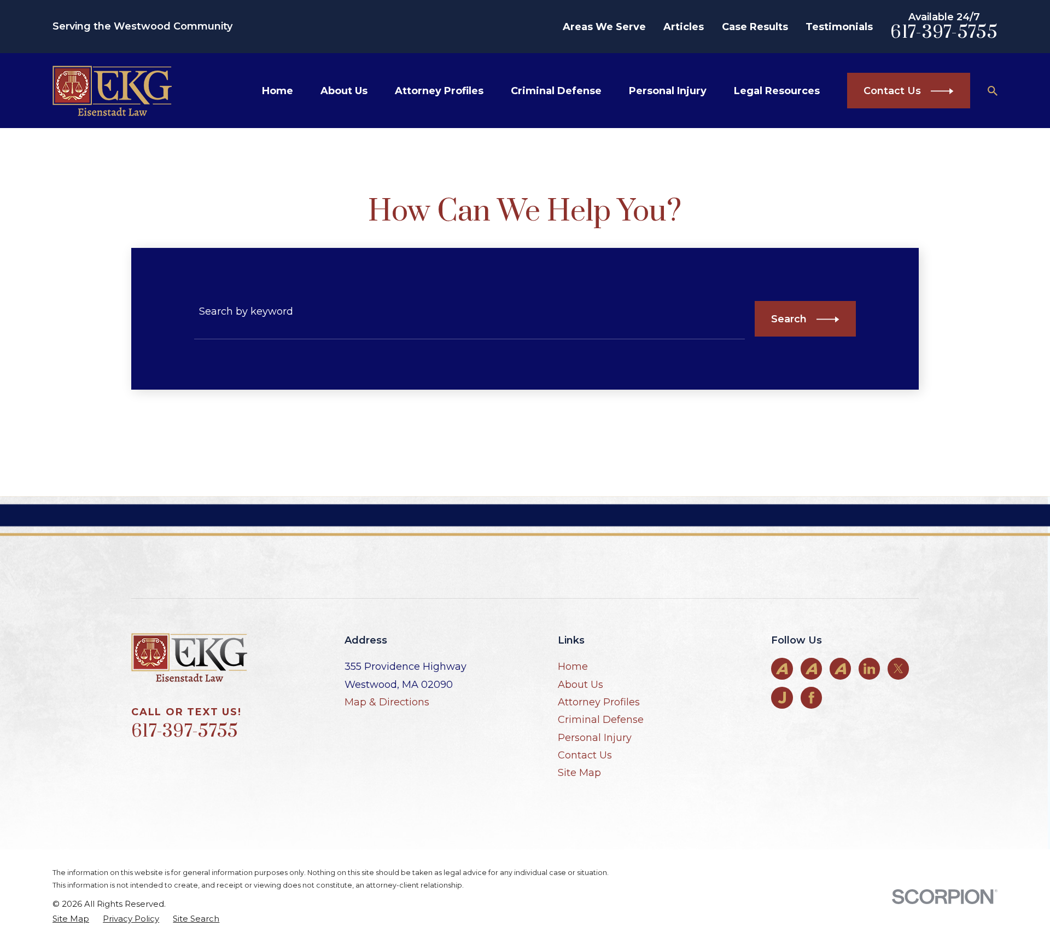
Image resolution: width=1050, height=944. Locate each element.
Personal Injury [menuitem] (668, 91)
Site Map (579, 773)
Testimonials (839, 27)
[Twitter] (898, 669)
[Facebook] (812, 698)
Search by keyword (246, 311)
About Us (580, 685)
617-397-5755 (944, 32)
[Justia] (782, 698)
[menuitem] (70, 918)
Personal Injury (595, 738)
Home (573, 667)
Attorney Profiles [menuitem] (439, 91)
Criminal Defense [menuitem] (556, 91)
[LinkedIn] (870, 669)
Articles (683, 27)
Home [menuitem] (277, 91)
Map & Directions (387, 702)
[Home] (112, 91)
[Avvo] (782, 669)
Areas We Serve (604, 27)
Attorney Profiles (599, 702)
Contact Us (585, 755)
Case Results (755, 27)
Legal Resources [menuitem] (777, 91)
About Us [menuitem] (344, 91)
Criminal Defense (601, 720)
